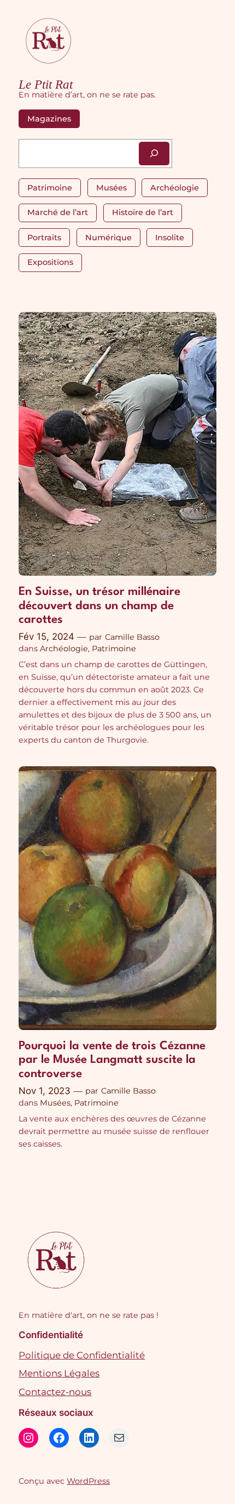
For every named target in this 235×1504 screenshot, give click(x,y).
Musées (111, 188)
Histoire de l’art (142, 212)
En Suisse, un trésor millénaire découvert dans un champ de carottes (99, 606)
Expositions (50, 262)
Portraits (44, 237)
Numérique (108, 237)
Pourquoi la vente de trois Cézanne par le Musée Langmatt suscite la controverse (112, 1060)
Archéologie (174, 188)
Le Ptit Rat (46, 84)
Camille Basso (132, 637)
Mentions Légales (59, 1373)
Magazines (49, 119)
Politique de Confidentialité (82, 1355)
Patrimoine (49, 188)
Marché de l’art (57, 212)
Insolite (169, 237)
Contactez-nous (55, 1391)
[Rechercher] (154, 153)
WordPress (88, 1481)
